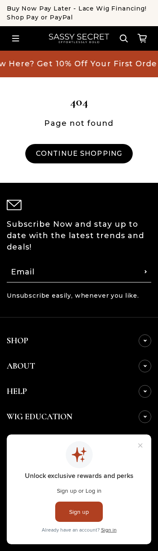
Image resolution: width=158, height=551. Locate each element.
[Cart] (142, 38)
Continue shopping (79, 153)
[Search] (124, 38)
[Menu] (16, 38)
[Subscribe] (146, 271)
